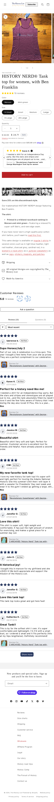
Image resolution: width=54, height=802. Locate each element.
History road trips (25, 764)
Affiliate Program (24, 747)
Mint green (24, 103)
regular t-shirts (41, 240)
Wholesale (21, 741)
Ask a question (27, 309)
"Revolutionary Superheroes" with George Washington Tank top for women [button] (27, 366)
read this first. (34, 235)
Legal (19, 752)
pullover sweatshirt (37, 251)
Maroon (8, 102)
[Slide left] (21, 68)
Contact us (22, 781)
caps (11, 254)
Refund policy (45, 793)
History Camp (23, 770)
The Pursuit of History (27, 775)
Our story (21, 758)
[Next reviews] (50, 157)
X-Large (8, 118)
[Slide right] (32, 68)
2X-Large (22, 118)
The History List (16, 793)
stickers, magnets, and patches (29, 254)
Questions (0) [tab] (40, 320)
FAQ (19, 735)
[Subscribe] (46, 683)
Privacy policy (14, 796)
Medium (34, 112)
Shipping (5, 138)
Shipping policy (42, 796)
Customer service (25, 730)
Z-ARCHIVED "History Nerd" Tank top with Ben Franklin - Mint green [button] (28, 541)
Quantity (5, 123)
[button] (5, 4)
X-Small (8, 112)
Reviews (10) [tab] (13, 320)
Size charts (22, 718)
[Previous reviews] (4, 157)
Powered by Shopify (30, 793)
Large (46, 112)
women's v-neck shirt (12, 251)
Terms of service (27, 796)
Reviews (21, 712)
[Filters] (2, 327)
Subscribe (32, 4)
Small (22, 112)
